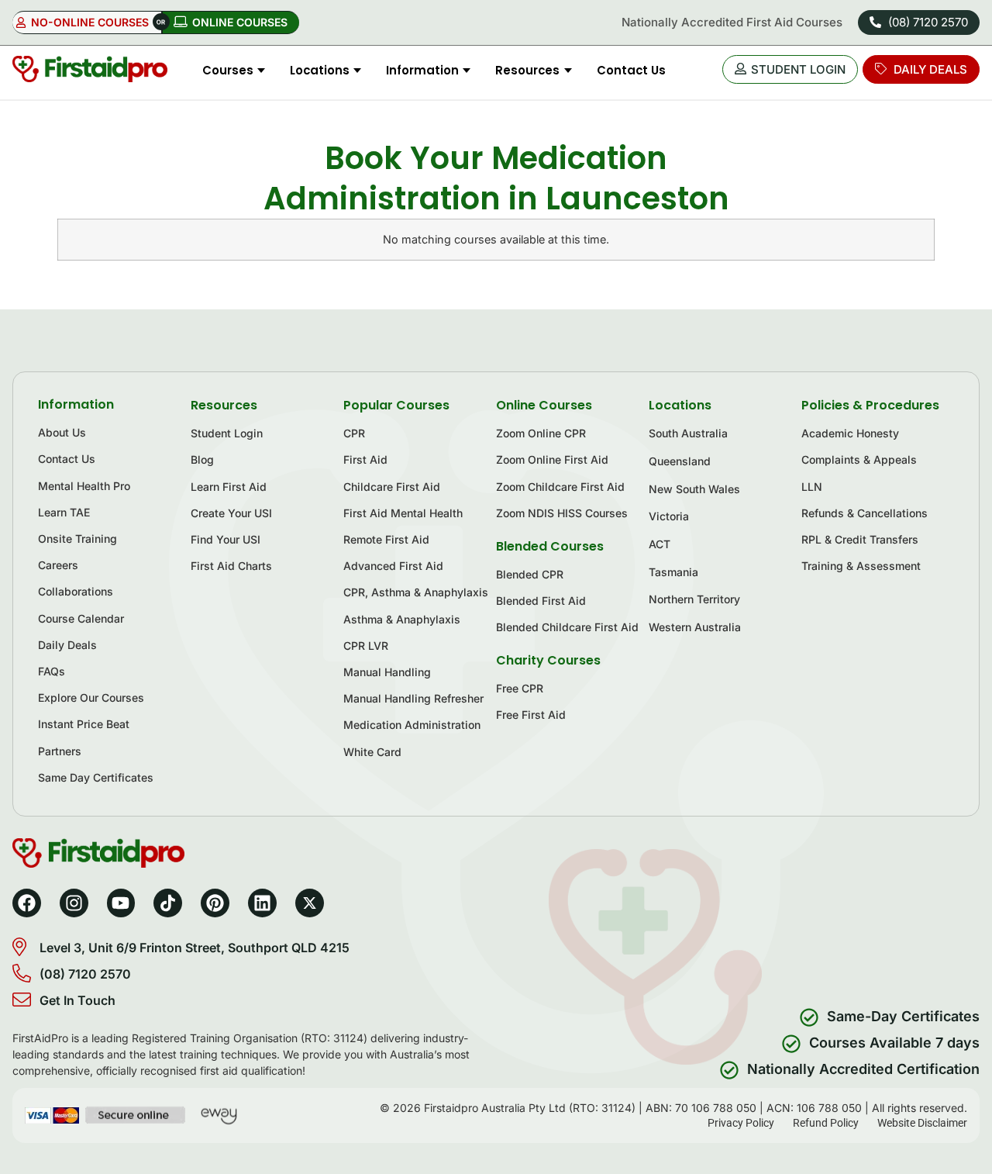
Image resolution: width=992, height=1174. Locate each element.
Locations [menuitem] (320, 70)
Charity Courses (548, 660)
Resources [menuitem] (527, 70)
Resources (224, 405)
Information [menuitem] (422, 70)
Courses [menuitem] (227, 70)
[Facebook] (26, 903)
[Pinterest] (215, 903)
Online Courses (544, 405)
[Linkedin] (262, 903)
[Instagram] (74, 903)
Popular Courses (396, 405)
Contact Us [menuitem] (631, 70)
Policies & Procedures (870, 405)
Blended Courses (550, 546)
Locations (680, 405)
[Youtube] (121, 903)
